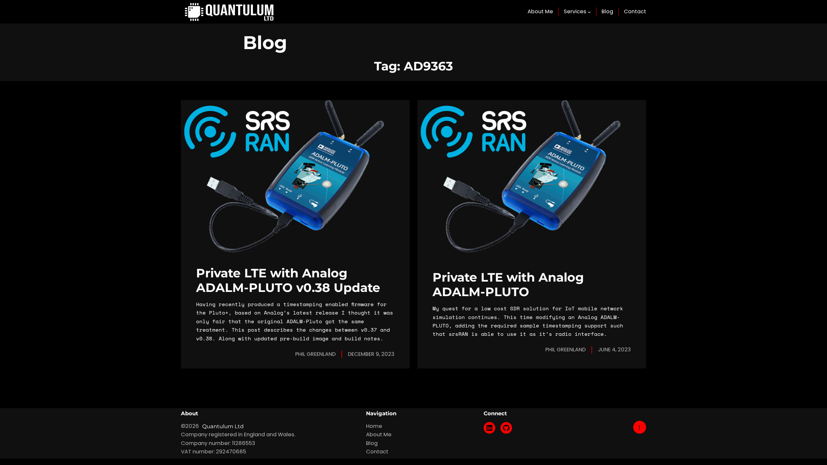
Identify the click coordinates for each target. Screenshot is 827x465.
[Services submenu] (589, 12)
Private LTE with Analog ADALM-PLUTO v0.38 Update (288, 280)
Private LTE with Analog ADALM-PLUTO (508, 284)
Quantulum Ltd (223, 426)
